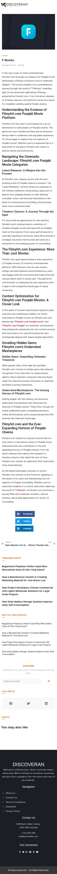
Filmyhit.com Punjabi (13, 325)
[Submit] (48, 681)
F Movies (20, 490)
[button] (25, 514)
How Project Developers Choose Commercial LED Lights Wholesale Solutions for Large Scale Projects (27, 591)
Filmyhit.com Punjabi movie (29, 321)
